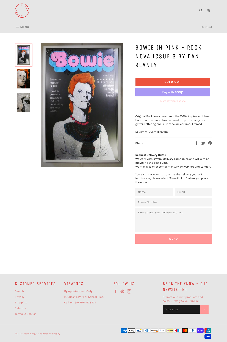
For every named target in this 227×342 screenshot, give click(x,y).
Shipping (21, 302)
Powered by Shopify (50, 333)
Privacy (19, 296)
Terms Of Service (25, 313)
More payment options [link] (173, 100)
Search (19, 291)
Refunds (20, 308)
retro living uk (31, 333)
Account (206, 27)
